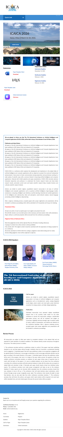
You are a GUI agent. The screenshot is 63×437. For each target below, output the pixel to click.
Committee (6, 416)
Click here (15, 97)
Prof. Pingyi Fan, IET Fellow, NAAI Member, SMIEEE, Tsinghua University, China (12, 265)
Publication (29, 309)
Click (22, 147)
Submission (6, 425)
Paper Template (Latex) (23, 422)
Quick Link (8, 17)
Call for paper (30, 294)
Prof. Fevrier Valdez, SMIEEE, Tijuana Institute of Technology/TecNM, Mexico (49, 264)
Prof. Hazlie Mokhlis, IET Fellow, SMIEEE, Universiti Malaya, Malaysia (30, 265)
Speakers (5, 419)
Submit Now (15, 44)
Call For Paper (6, 422)
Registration (21, 413)
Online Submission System (19, 95)
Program (20, 416)
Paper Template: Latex (9, 87)
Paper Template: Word (18, 72)
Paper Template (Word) (24, 419)
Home (4, 413)
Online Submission (22, 425)
